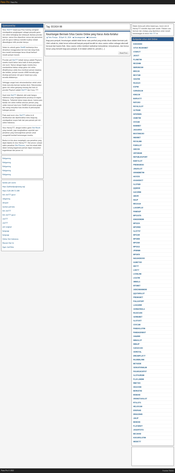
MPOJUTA (137, 215)
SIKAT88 (136, 79)
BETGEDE (137, 364)
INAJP (135, 200)
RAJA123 (136, 83)
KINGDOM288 (138, 219)
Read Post (123, 53)
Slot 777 (153, 34)
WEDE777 (137, 442)
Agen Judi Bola (8, 247)
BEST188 (136, 75)
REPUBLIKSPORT (140, 157)
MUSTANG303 (138, 134)
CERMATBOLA (139, 309)
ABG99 (136, 196)
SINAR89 (136, 336)
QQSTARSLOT (139, 293)
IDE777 (136, 266)
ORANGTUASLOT (140, 399)
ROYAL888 (137, 141)
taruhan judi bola (8, 207)
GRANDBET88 (138, 173)
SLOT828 (136, 184)
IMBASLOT (137, 340)
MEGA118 (137, 204)
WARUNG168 (138, 67)
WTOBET (136, 286)
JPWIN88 (136, 251)
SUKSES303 (138, 348)
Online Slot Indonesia (10, 239)
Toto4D (135, 462)
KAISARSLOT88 (139, 438)
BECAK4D (137, 434)
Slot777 (9, 30)
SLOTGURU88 (138, 375)
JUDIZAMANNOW (140, 289)
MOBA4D (136, 395)
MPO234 (136, 223)
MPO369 (136, 243)
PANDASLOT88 (139, 328)
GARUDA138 (138, 91)
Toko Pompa (53, 37)
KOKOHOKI (137, 44)
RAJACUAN (137, 313)
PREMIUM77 (138, 297)
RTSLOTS (137, 403)
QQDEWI (136, 188)
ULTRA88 (136, 110)
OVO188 (136, 122)
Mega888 (136, 450)
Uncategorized (79, 37)
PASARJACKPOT (140, 371)
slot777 (5, 219)
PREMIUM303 (138, 165)
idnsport (5, 203)
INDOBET (137, 138)
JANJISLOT (137, 169)
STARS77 (137, 52)
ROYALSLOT (138, 106)
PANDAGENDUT (139, 332)
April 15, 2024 (66, 37)
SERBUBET (137, 317)
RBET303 (136, 383)
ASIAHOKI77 (138, 180)
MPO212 (136, 247)
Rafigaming (6, 158)
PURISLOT (137, 145)
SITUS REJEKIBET (140, 48)
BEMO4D (136, 422)
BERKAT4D (137, 391)
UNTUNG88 (137, 153)
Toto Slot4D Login (139, 454)
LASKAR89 (137, 305)
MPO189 (136, 235)
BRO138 (136, 71)
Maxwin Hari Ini (8, 243)
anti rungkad (7, 227)
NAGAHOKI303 (139, 258)
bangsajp (5, 231)
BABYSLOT (137, 161)
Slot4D (22, 47)
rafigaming (6, 199)
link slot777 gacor (9, 195)
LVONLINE (137, 274)
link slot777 (6, 211)
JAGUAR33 (137, 130)
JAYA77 (136, 56)
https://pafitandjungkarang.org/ (13, 187)
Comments (92, 37)
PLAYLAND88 (138, 379)
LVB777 (136, 270)
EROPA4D (137, 410)
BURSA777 (137, 99)
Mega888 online (138, 458)
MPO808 (136, 239)
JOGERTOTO (138, 430)
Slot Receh (36, 128)
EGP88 (136, 87)
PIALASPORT (138, 301)
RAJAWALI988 (138, 360)
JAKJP (135, 418)
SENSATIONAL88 (140, 367)
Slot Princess (20, 145)
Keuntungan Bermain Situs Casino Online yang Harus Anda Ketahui (82, 34)
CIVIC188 (136, 325)
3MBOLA (136, 282)
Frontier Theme (168, 471)
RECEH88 (137, 63)
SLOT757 (136, 231)
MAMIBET (137, 126)
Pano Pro (5, 2)
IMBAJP (136, 344)
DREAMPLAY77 (139, 356)
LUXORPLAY (138, 208)
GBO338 (136, 149)
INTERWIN (137, 114)
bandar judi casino (9, 183)
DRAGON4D (137, 414)
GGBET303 (137, 262)
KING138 (136, 95)
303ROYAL (137, 352)
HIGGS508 (137, 387)
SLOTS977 (137, 321)
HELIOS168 (137, 406)
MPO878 (136, 254)
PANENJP (137, 212)
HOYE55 (136, 177)
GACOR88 (137, 192)
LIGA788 (136, 278)
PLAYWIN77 (138, 426)
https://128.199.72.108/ (11, 191)
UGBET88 (137, 118)
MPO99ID (137, 227)
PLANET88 (137, 60)
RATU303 (136, 102)
